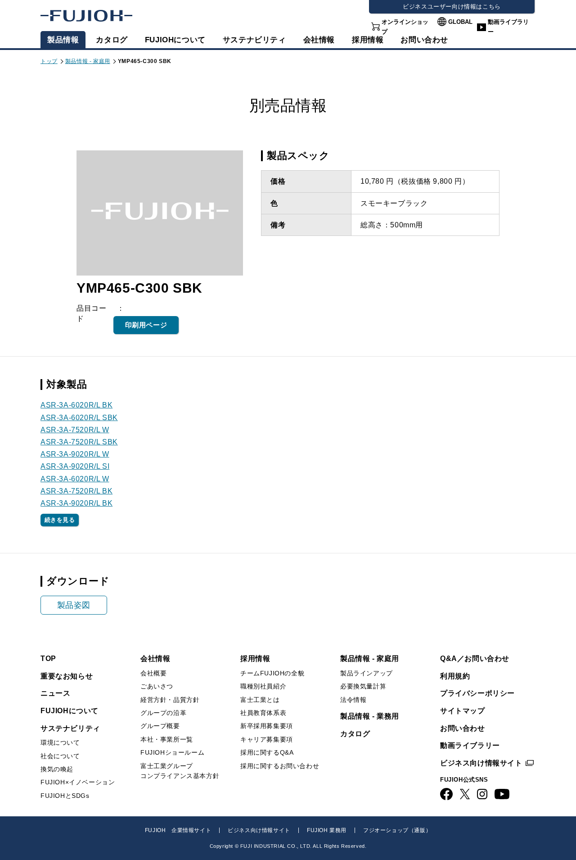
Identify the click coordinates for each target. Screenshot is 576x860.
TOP (48, 658)
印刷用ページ (146, 325)
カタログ (111, 40)
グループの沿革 (163, 712)
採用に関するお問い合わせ (279, 765)
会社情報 (319, 40)
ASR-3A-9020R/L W (74, 454)
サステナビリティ (254, 40)
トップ (49, 61)
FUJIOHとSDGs (65, 795)
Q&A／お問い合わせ (474, 658)
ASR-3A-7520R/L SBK (79, 442)
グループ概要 (160, 725)
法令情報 (353, 699)
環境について (60, 742)
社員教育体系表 (263, 712)
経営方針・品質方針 (169, 699)
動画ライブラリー (508, 26)
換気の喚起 (56, 769)
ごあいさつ (156, 686)
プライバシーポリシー (477, 693)
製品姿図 (73, 605)
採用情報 (367, 40)
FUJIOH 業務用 (326, 830)
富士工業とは (260, 699)
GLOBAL (460, 21)
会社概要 (153, 673)
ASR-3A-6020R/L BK (76, 405)
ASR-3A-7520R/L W (74, 430)
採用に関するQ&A (266, 752)
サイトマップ (462, 711)
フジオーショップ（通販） (397, 830)
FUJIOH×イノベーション (77, 782)
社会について (60, 756)
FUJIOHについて (175, 40)
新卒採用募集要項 (266, 725)
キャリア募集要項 (266, 739)
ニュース (55, 693)
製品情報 (63, 40)
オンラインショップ (405, 26)
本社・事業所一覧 (166, 739)
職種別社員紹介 (263, 686)
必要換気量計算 (363, 686)
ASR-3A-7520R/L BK (76, 491)
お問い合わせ (462, 728)
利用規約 (455, 676)
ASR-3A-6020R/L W (74, 479)
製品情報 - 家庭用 (87, 61)
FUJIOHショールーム (172, 752)
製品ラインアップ (366, 673)
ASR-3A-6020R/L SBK (79, 417)
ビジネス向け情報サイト (481, 763)
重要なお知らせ (66, 676)
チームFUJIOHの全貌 (272, 673)
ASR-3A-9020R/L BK (76, 503)
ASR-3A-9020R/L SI (74, 466)
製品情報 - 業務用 (369, 716)
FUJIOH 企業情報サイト (178, 830)
